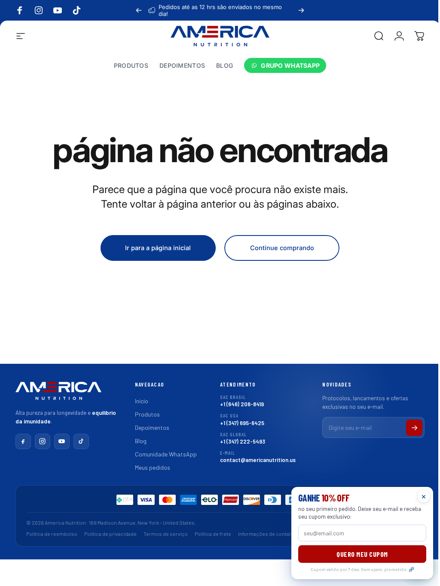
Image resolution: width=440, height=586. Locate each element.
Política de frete (209, 534)
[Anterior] (138, 10)
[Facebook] (20, 441)
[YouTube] (58, 441)
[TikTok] (78, 441)
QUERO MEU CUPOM (356, 554)
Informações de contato (262, 534)
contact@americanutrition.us (255, 456)
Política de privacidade (107, 534)
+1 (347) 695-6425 (239, 419)
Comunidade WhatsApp (162, 454)
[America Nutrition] (55, 394)
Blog (137, 440)
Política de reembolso (48, 534)
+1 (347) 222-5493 (239, 438)
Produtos (143, 414)
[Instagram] (39, 441)
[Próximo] (301, 10)
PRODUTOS (131, 66)
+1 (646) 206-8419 (239, 401)
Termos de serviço (162, 534)
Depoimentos (148, 427)
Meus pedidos (149, 467)
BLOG (224, 66)
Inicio (138, 401)
